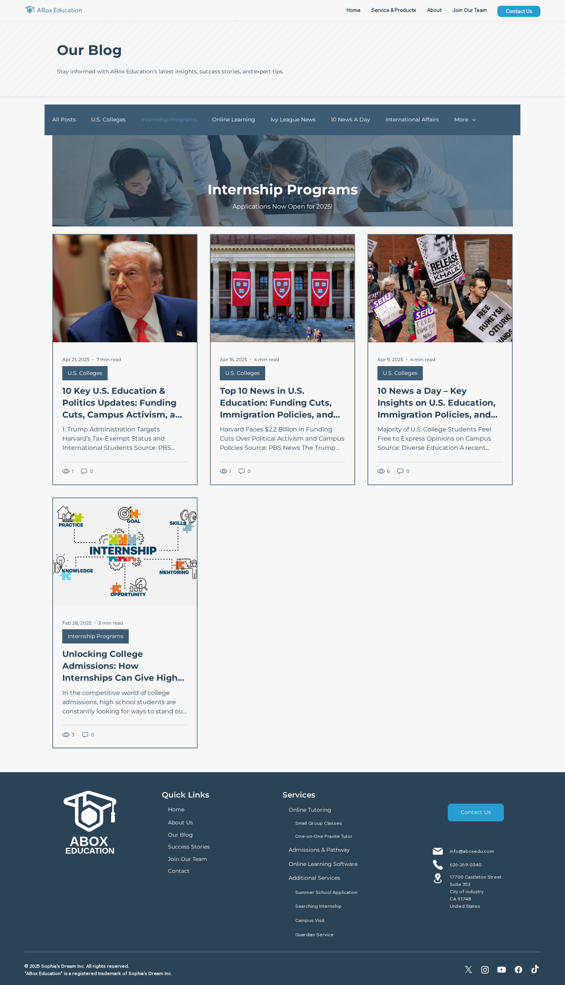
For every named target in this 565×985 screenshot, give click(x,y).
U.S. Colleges (108, 119)
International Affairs (412, 119)
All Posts (64, 119)
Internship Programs (169, 119)
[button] (393, 10)
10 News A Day (350, 119)
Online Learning (233, 119)
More (461, 119)
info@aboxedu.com (472, 851)
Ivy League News (293, 119)
